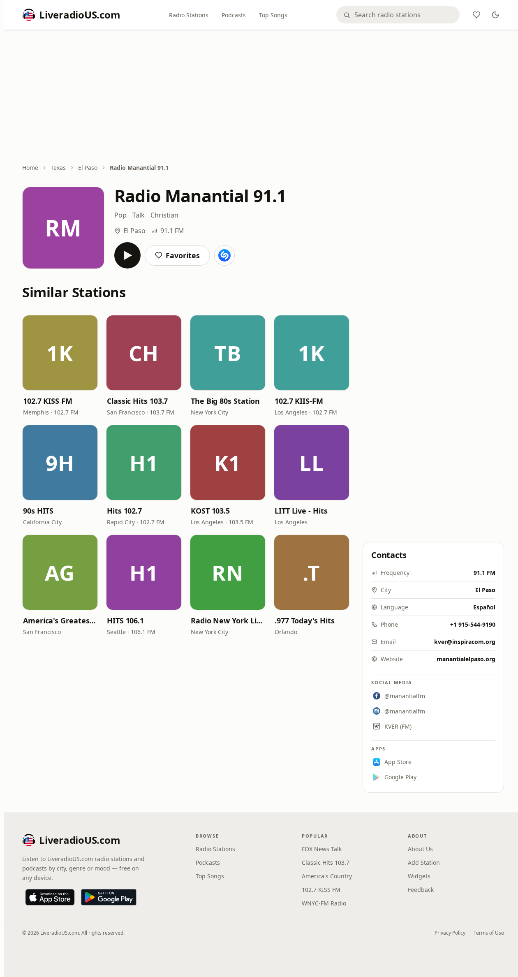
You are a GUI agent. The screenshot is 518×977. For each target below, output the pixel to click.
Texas (58, 167)
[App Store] (50, 897)
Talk (138, 215)
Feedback (421, 890)
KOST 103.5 (210, 511)
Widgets (419, 876)
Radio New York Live (228, 620)
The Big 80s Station (225, 401)
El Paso (87, 167)
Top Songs (273, 15)
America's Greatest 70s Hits (60, 620)
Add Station (424, 862)
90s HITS (38, 511)
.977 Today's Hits (304, 620)
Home (30, 167)
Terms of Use (489, 932)
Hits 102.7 (124, 511)
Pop (120, 215)
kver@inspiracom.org (464, 642)
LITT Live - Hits (301, 511)
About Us (420, 849)
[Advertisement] (263, 97)
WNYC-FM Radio (324, 903)
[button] (60, 353)
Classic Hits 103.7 (137, 401)
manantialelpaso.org (466, 659)
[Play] (127, 255)
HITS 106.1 (125, 620)
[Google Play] (108, 897)
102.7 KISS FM (47, 401)
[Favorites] (476, 14)
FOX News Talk (322, 849)
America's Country (327, 876)
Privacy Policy (450, 932)
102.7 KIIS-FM (299, 401)
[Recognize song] (224, 255)
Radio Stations (188, 15)
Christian (164, 215)
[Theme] (495, 14)
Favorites (183, 255)
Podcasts (234, 15)
